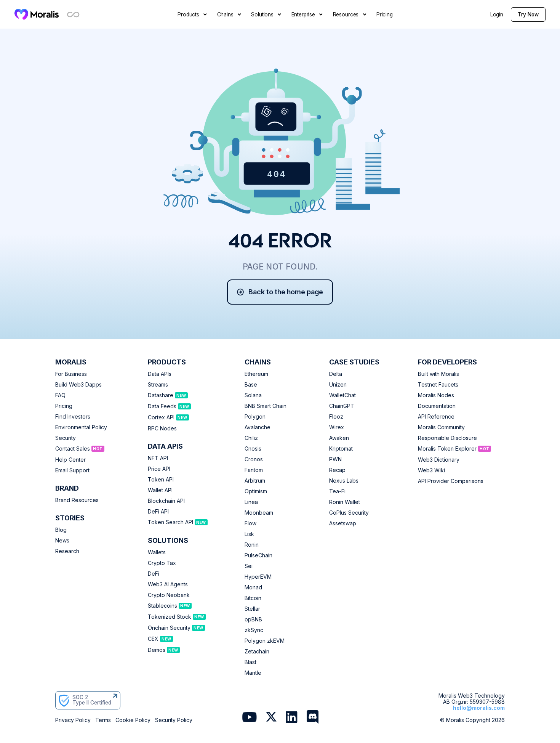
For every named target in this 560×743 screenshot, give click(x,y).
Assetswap (342, 523)
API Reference (436, 417)
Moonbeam (259, 513)
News (62, 541)
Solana (253, 395)
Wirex (336, 427)
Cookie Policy (132, 720)
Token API (161, 480)
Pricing (63, 406)
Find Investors (72, 417)
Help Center (70, 460)
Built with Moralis (438, 374)
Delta (335, 374)
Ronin (252, 545)
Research (67, 551)
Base (251, 385)
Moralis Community (441, 427)
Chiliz (251, 438)
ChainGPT (341, 406)
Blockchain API (166, 501)
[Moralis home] (36, 14)
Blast (250, 662)
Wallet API (160, 490)
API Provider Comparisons (450, 481)
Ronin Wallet (344, 502)
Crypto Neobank (169, 595)
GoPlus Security (349, 513)
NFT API (158, 458)
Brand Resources (77, 500)
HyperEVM (258, 577)
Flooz (336, 417)
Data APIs (159, 374)
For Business (71, 374)
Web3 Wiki (431, 470)
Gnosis (253, 449)
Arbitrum (255, 481)
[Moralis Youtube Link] (249, 717)
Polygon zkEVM (265, 641)
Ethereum (256, 374)
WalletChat (342, 395)
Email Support (72, 470)
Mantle (253, 673)
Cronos (254, 459)
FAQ (60, 395)
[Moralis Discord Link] (312, 717)
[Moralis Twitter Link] (271, 718)
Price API (159, 469)
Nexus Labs (343, 481)
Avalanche (257, 427)
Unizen (338, 385)
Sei (249, 566)
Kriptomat (341, 449)
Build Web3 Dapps (78, 385)
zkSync (254, 630)
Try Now (528, 14)
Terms (103, 720)
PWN (335, 459)
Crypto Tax (162, 563)
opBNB (253, 619)
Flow (250, 523)
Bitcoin (253, 598)
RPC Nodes (162, 428)
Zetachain (257, 651)
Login (496, 14)
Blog (61, 530)
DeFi (153, 574)
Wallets (157, 552)
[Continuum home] (73, 14)
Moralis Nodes (436, 395)
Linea (251, 502)
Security (65, 438)
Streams (158, 385)
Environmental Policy (81, 427)
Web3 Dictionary (438, 460)
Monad (253, 587)
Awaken (339, 438)
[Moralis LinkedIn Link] (292, 717)
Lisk (249, 534)
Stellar (252, 609)
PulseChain (258, 555)
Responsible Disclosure (447, 438)
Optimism (256, 491)
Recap (337, 470)
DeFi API (158, 512)
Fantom (254, 470)
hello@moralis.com (479, 707)
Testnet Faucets (438, 385)
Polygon (255, 417)
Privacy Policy (73, 720)
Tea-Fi (337, 491)
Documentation (437, 406)
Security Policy (173, 720)
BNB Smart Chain (265, 406)
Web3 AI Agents (168, 584)
